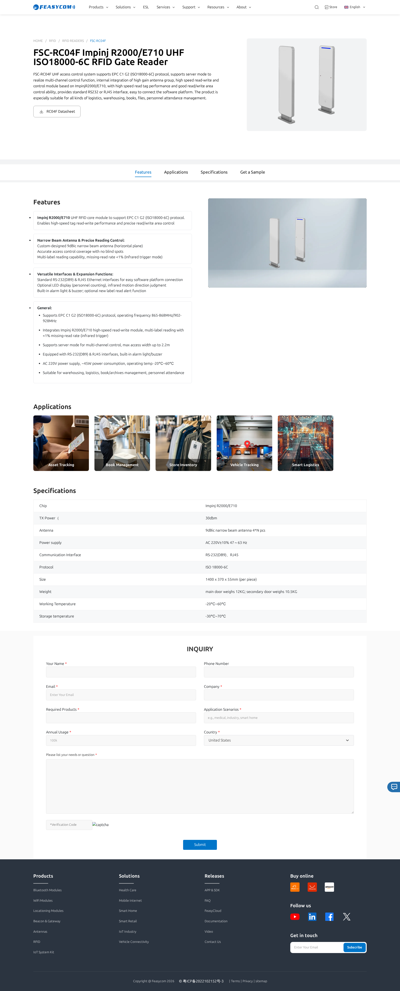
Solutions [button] (123, 7)
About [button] (242, 7)
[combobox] (279, 740)
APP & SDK (212, 890)
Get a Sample (252, 172)
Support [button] (188, 7)
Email (52, 686)
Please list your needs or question (70, 755)
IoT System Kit (43, 952)
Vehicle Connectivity (134, 942)
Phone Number (216, 663)
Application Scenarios (222, 709)
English (355, 7)
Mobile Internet (130, 901)
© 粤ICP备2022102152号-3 (201, 981)
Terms (235, 981)
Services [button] (163, 7)
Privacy (248, 981)
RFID (52, 41)
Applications (176, 172)
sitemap (261, 981)
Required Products (62, 709)
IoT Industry (127, 932)
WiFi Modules (43, 901)
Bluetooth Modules (47, 890)
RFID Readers (73, 41)
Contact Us (213, 942)
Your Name (56, 663)
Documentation (216, 921)
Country (212, 732)
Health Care (127, 890)
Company (213, 686)
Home (38, 41)
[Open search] (317, 7)
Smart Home (128, 911)
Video (209, 932)
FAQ (208, 901)
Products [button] (96, 7)
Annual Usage (58, 732)
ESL (146, 7)
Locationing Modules (48, 911)
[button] (287, 243)
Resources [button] (215, 7)
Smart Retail (128, 921)
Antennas (40, 932)
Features (143, 172)
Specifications (214, 172)
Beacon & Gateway (46, 921)
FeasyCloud (213, 911)
